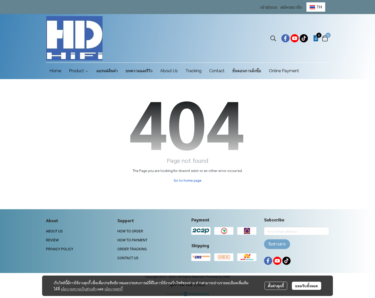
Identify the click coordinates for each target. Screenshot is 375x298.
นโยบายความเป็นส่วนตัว (79, 289)
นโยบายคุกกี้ (113, 289)
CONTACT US (127, 258)
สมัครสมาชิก (291, 7)
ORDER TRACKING (132, 249)
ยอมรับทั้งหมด (306, 285)
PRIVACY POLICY (59, 249)
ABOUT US (54, 231)
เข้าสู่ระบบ (268, 7)
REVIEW (52, 240)
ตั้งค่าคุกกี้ (276, 285)
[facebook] (285, 38)
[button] (315, 7)
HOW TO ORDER (130, 231)
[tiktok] (304, 38)
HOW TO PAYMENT (132, 240)
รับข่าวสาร (277, 244)
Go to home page (188, 180)
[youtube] (295, 38)
